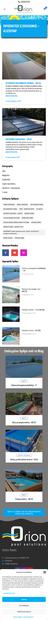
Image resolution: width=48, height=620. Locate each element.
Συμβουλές (6, 179)
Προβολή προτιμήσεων (24, 612)
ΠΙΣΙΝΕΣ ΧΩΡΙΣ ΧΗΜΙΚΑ (27, 218)
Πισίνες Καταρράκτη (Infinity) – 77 (24, 385)
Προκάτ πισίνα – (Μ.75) (31, 330)
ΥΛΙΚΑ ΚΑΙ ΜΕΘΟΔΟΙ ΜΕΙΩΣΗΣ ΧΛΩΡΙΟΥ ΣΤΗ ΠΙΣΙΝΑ (16, 222)
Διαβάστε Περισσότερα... (12, 96)
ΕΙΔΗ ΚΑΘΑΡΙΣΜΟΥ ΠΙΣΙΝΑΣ (10, 209)
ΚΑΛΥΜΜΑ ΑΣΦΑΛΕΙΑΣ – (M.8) (19, 139)
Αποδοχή (24, 599)
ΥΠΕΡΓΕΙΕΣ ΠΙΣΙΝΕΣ (19, 238)
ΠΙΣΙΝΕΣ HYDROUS (7, 238)
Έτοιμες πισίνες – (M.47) (24, 499)
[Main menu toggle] (4, 9)
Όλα (3, 171)
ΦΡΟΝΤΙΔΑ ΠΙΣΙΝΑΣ (36, 222)
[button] (45, 572)
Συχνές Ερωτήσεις (8, 184)
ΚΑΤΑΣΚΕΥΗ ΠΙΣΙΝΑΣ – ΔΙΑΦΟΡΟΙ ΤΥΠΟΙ (13, 227)
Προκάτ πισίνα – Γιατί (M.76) (33, 310)
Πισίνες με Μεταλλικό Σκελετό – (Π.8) (24, 459)
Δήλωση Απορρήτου (28, 617)
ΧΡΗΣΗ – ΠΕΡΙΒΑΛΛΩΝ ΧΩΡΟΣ (26, 209)
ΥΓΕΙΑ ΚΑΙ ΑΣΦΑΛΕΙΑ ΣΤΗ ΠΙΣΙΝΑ (11, 218)
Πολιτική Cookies (17, 617)
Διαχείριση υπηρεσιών (9, 593)
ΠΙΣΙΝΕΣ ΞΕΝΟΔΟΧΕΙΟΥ (22, 204)
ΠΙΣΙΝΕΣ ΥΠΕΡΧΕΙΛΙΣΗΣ (9, 204)
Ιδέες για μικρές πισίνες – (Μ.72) (24, 422)
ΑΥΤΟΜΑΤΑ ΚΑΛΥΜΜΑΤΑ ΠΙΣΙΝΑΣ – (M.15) (23, 83)
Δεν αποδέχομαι (24, 606)
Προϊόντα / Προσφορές (11, 188)
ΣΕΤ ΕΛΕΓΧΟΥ (39, 209)
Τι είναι (4, 192)
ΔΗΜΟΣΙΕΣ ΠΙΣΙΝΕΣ (29, 213)
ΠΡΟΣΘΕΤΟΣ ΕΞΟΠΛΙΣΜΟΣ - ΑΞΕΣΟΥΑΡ (12, 213)
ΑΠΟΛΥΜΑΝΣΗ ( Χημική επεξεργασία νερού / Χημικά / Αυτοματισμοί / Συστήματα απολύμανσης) (21, 232)
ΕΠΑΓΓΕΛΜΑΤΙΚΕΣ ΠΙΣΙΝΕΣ (36, 204)
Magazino (5, 175)
